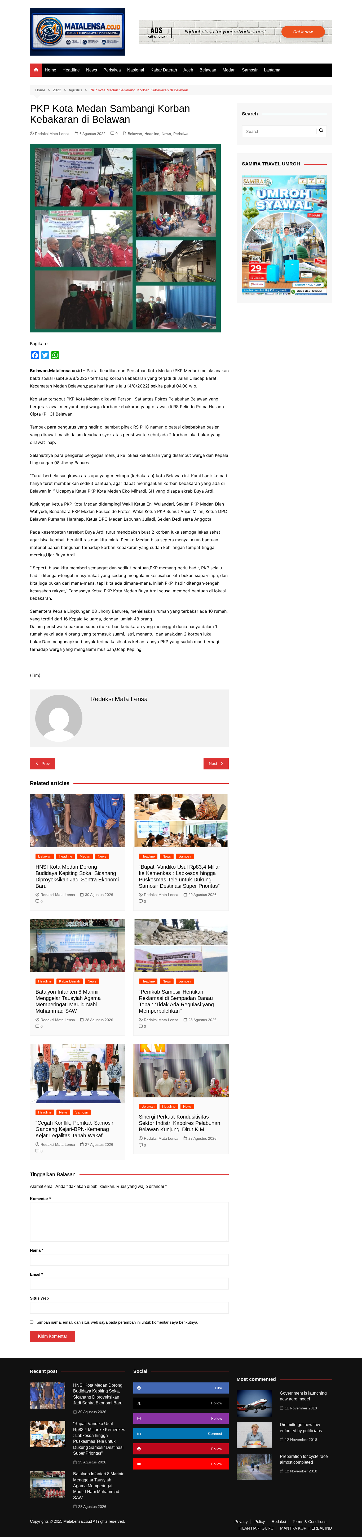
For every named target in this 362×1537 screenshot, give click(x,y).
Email (36, 1274)
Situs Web (39, 1298)
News (91, 70)
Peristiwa (112, 70)
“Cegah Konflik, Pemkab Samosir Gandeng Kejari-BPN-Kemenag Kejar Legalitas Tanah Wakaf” (74, 1129)
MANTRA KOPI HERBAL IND (306, 1528)
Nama (36, 1250)
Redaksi (279, 1522)
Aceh (188, 70)
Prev (46, 763)
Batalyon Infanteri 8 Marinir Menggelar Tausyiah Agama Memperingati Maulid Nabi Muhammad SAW (98, 1486)
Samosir (250, 70)
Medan (229, 70)
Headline (71, 70)
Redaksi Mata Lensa (52, 134)
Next (213, 763)
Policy (259, 1522)
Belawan (208, 70)
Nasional (135, 70)
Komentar (40, 1198)
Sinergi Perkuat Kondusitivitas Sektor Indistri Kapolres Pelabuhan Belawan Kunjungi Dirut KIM (179, 1123)
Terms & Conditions (309, 1522)
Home (50, 70)
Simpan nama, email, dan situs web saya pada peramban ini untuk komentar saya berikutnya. (117, 1322)
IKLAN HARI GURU (256, 1528)
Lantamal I (274, 70)
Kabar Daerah (164, 70)
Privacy (241, 1522)
